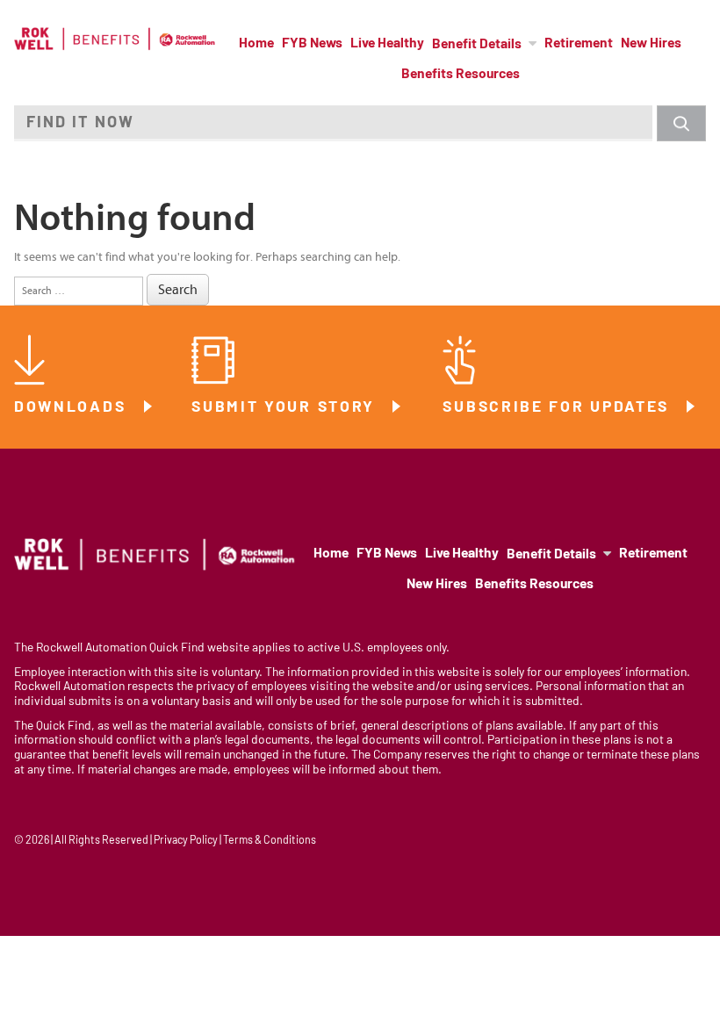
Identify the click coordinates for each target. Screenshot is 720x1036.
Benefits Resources (460, 75)
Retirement (578, 44)
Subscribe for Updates (558, 407)
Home (256, 44)
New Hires (651, 44)
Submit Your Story (286, 407)
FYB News (312, 44)
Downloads (73, 407)
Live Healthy (387, 44)
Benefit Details (477, 45)
